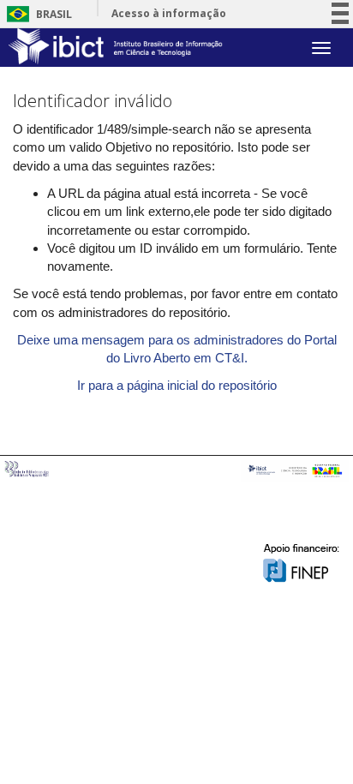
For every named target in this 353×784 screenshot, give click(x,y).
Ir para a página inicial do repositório (177, 385)
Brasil (36, 14)
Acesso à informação (168, 13)
